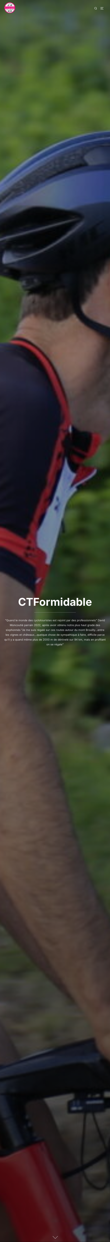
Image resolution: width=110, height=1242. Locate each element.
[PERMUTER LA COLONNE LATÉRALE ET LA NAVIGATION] (103, 8)
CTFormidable (55, 601)
